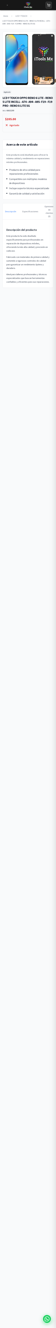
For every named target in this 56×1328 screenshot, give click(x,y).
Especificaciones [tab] (30, 211)
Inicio (5, 16)
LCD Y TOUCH (21, 16)
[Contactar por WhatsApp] (47, 1319)
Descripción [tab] (10, 211)
